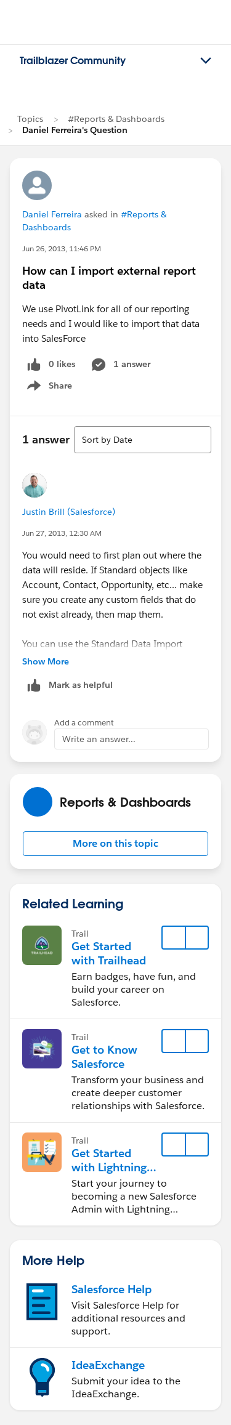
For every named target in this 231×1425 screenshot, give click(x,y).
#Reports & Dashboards (116, 118)
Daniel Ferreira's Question (75, 129)
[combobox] (142, 439)
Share (48, 388)
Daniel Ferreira (52, 214)
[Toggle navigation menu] (205, 61)
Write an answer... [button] (99, 739)
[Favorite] (174, 938)
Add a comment (84, 722)
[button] (115, 843)
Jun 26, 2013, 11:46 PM (61, 248)
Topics (30, 118)
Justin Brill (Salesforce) (68, 511)
